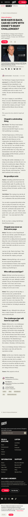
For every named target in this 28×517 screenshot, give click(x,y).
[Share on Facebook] (9, 69)
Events (3, 454)
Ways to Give (18, 467)
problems (10, 143)
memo (16, 166)
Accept (11, 514)
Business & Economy (12, 394)
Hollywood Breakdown (6, 17)
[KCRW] (4, 424)
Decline (3, 514)
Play (5, 42)
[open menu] (2, 2)
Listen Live (7, 2)
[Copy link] (6, 69)
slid (16, 206)
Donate (23, 2)
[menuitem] (15, 42)
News (10, 391)
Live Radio (17, 443)
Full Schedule (18, 449)
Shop (16, 469)
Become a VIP (18, 465)
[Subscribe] (25, 433)
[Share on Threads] (11, 69)
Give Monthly (14, 490)
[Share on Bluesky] (14, 69)
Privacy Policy (20, 510)
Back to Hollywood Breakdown (10, 13)
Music (16, 445)
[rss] (11, 42)
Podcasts (17, 447)
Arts (4, 394)
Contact (3, 472)
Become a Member (19, 462)
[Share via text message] (17, 69)
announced (5, 82)
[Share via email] (20, 69)
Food (2, 449)
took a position (5, 154)
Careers (3, 465)
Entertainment (17, 391)
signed (5, 88)
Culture (4, 391)
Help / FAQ (4, 467)
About (2, 462)
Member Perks (18, 472)
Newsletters (4, 469)
